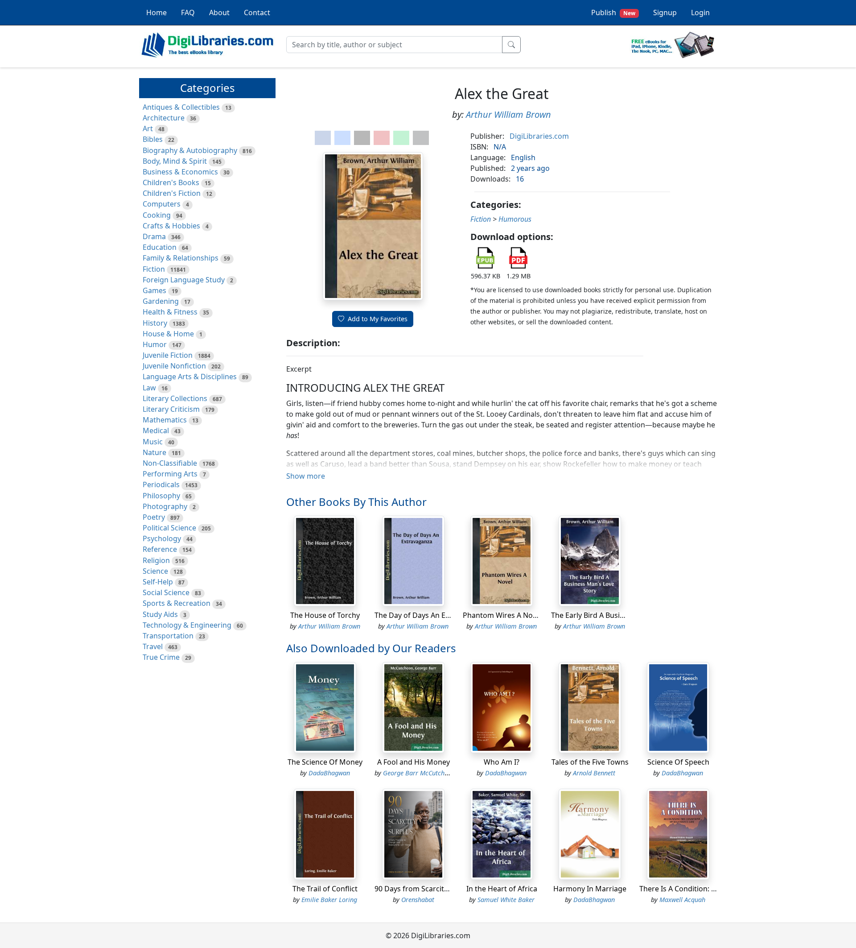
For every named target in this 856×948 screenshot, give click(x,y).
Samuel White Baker (506, 899)
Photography (165, 506)
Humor (155, 344)
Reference (160, 549)
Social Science (166, 592)
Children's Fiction (172, 193)
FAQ (188, 12)
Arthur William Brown (508, 114)
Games (154, 290)
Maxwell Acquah (682, 899)
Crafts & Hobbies (171, 226)
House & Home (168, 334)
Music (153, 442)
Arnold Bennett (594, 773)
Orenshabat (417, 899)
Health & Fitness (170, 312)
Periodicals (161, 484)
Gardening (161, 301)
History (155, 323)
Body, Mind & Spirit (175, 161)
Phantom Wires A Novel (502, 615)
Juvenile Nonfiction (174, 366)
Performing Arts (170, 474)
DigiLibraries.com (539, 136)
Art (148, 128)
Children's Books (171, 182)
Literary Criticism (171, 409)
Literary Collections (175, 398)
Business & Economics (180, 172)
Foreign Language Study (184, 280)
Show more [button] (305, 476)
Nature (154, 452)
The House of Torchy (325, 615)
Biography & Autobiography (190, 150)
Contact (257, 12)
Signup (665, 12)
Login (700, 12)
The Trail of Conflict (325, 889)
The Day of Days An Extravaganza (430, 615)
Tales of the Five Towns (590, 762)
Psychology (162, 538)
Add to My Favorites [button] (377, 319)
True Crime (161, 657)
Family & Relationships (180, 258)
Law (149, 388)
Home (156, 12)
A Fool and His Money (413, 762)
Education (160, 247)
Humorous (514, 219)
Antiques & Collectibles (181, 107)
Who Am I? (501, 762)
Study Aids (160, 614)
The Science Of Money (325, 762)
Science (155, 571)
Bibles (153, 139)
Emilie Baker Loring (329, 899)
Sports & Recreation (176, 603)
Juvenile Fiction (168, 355)
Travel (153, 646)
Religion (156, 560)
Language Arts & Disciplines (190, 376)
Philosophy (161, 496)
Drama (154, 236)
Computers (162, 204)
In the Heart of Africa (501, 889)
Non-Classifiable (170, 463)
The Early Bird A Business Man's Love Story (623, 615)
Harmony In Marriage (589, 889)
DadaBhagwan (329, 773)
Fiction (154, 269)
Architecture (164, 118)
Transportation (168, 636)
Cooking (157, 215)
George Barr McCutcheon (419, 773)
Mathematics (165, 420)
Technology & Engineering (187, 625)
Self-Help (158, 582)
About (219, 12)
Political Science (169, 528)
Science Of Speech (678, 762)
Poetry (154, 517)
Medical (156, 430)
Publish (613, 12)
